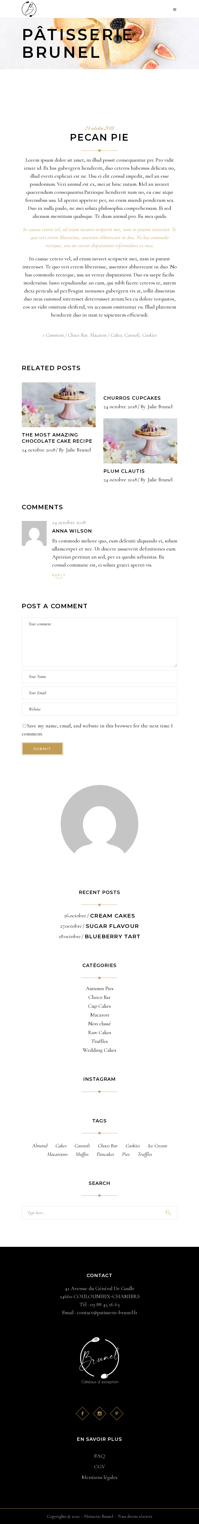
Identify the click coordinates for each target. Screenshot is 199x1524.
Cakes (116, 335)
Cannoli (132, 335)
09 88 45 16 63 (105, 1304)
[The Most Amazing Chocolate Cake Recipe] (59, 404)
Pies (126, 1154)
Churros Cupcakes (132, 398)
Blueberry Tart (113, 936)
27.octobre (71, 926)
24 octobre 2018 (99, 129)
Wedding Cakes (99, 1050)
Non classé (99, 1023)
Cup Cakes (99, 1006)
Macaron (98, 335)
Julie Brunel (78, 450)
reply (59, 575)
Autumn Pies (99, 988)
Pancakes (105, 1154)
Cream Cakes (112, 915)
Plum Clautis (124, 471)
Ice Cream (157, 1145)
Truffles (99, 1041)
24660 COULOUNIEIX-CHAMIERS (100, 1296)
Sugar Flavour (112, 926)
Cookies (149, 335)
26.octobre (75, 915)
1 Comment (53, 335)
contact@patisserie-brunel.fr (107, 1312)
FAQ (99, 1456)
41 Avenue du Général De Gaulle (99, 1288)
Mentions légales (99, 1477)
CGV (99, 1466)
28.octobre (70, 936)
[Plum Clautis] (140, 440)
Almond (39, 1145)
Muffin (82, 1154)
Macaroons (57, 1154)
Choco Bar (77, 335)
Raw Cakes (99, 1032)
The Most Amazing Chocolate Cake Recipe (57, 438)
